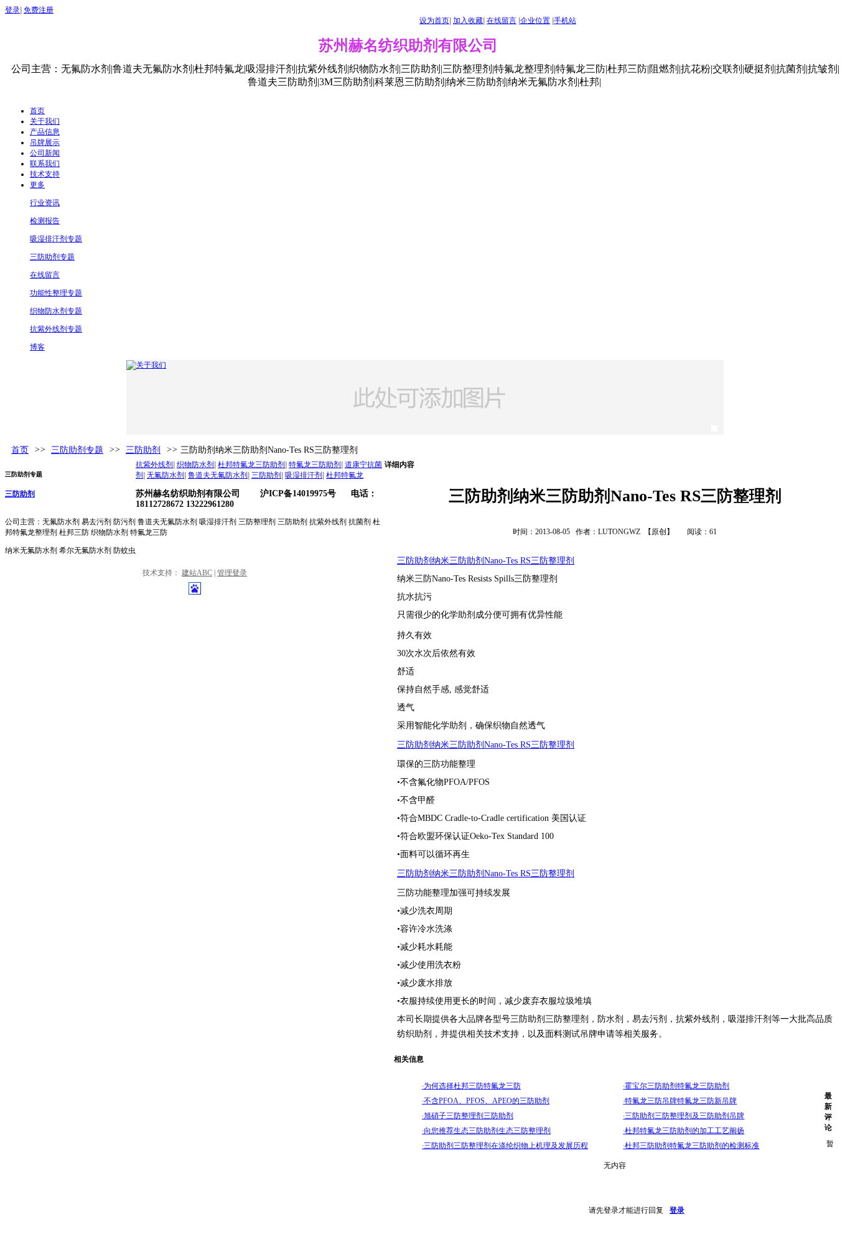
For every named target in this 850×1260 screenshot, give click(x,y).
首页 (20, 450)
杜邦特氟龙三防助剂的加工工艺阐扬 (683, 1130)
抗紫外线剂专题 (56, 329)
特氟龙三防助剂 (315, 464)
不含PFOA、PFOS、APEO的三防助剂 (485, 1100)
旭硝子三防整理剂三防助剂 (467, 1115)
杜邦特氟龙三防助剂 (251, 464)
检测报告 (45, 220)
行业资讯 (45, 202)
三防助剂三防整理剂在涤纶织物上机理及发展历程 (505, 1145)
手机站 (565, 20)
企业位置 (535, 20)
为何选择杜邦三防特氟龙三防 (471, 1086)
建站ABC (197, 572)
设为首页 (434, 20)
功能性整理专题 (56, 293)
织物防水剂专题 (56, 311)
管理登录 (232, 572)
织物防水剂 (195, 464)
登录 (12, 10)
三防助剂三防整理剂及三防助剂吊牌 (683, 1115)
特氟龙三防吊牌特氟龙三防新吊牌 (680, 1100)
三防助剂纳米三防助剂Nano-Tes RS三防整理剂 (485, 560)
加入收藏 (468, 20)
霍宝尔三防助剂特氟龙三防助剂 (676, 1086)
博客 (37, 347)
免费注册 (39, 10)
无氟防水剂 (165, 475)
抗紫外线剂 (154, 464)
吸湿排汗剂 (303, 475)
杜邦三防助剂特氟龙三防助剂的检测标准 (691, 1145)
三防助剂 (143, 450)
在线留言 (501, 20)
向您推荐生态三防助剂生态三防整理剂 (486, 1130)
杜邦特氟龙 (344, 475)
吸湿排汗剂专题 (56, 238)
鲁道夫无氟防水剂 (218, 475)
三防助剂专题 (52, 256)
